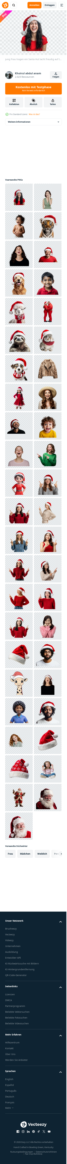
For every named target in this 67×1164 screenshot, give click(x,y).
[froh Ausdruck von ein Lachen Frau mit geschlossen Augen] (19, 710)
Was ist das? (34, 114)
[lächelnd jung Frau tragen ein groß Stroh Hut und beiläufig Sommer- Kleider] (19, 624)
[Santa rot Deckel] (19, 1110)
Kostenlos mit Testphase (33, 88)
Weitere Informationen (19, 120)
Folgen (56, 76)
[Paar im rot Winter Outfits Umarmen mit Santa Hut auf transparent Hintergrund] (19, 453)
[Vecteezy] (5, 5)
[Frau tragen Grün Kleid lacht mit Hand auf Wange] (19, 224)
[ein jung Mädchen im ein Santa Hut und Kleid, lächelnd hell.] (19, 595)
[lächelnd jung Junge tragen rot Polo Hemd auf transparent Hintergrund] (19, 395)
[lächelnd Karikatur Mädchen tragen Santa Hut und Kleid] (19, 767)
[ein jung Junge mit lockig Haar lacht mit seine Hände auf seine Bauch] (19, 252)
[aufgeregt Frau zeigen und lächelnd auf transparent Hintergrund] (19, 738)
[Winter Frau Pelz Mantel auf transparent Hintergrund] (19, 567)
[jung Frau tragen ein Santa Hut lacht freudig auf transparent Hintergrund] (19, 195)
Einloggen (50, 5)
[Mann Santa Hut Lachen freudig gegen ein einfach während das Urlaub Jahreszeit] (19, 338)
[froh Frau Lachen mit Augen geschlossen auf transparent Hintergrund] (19, 310)
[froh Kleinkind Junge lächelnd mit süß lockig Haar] (19, 681)
